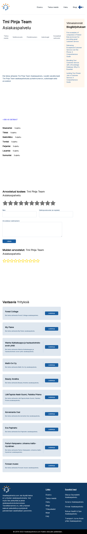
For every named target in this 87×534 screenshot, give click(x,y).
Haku (65, 7)
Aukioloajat (45, 37)
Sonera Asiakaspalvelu (74, 502)
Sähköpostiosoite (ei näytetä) (49, 210)
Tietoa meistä (53, 7)
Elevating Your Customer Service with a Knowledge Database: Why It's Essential (73, 64)
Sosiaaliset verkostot (57, 37)
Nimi (4, 210)
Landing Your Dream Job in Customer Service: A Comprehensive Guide (74, 77)
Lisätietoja (51, 313)
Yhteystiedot (50, 509)
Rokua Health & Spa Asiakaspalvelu (73, 512)
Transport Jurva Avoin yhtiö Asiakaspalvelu (74, 519)
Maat (48, 513)
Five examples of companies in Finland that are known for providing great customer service (74, 37)
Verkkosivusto (18, 37)
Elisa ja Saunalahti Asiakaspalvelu (72, 496)
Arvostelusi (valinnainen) (11, 221)
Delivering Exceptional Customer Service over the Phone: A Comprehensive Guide (74, 50)
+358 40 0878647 (10, 120)
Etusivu (40, 7)
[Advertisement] (32, 58)
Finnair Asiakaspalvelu (74, 507)
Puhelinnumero (32, 37)
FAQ (47, 516)
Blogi (75, 7)
